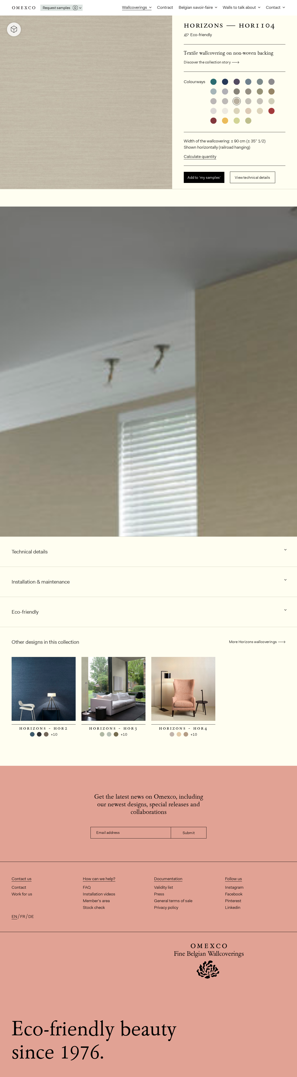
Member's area (96, 901)
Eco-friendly (201, 35)
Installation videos (99, 894)
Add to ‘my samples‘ (204, 177)
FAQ (87, 887)
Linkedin (232, 907)
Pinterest (233, 901)
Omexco (23, 7)
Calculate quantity (200, 156)
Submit (189, 832)
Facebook (233, 894)
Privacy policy (166, 907)
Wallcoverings (135, 7)
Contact (273, 7)
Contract (165, 7)
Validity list (163, 887)
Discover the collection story (207, 62)
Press (159, 894)
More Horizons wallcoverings (253, 641)
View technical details (252, 177)
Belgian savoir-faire (196, 7)
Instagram (234, 887)
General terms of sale (173, 901)
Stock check (94, 907)
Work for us (22, 894)
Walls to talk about (240, 7)
